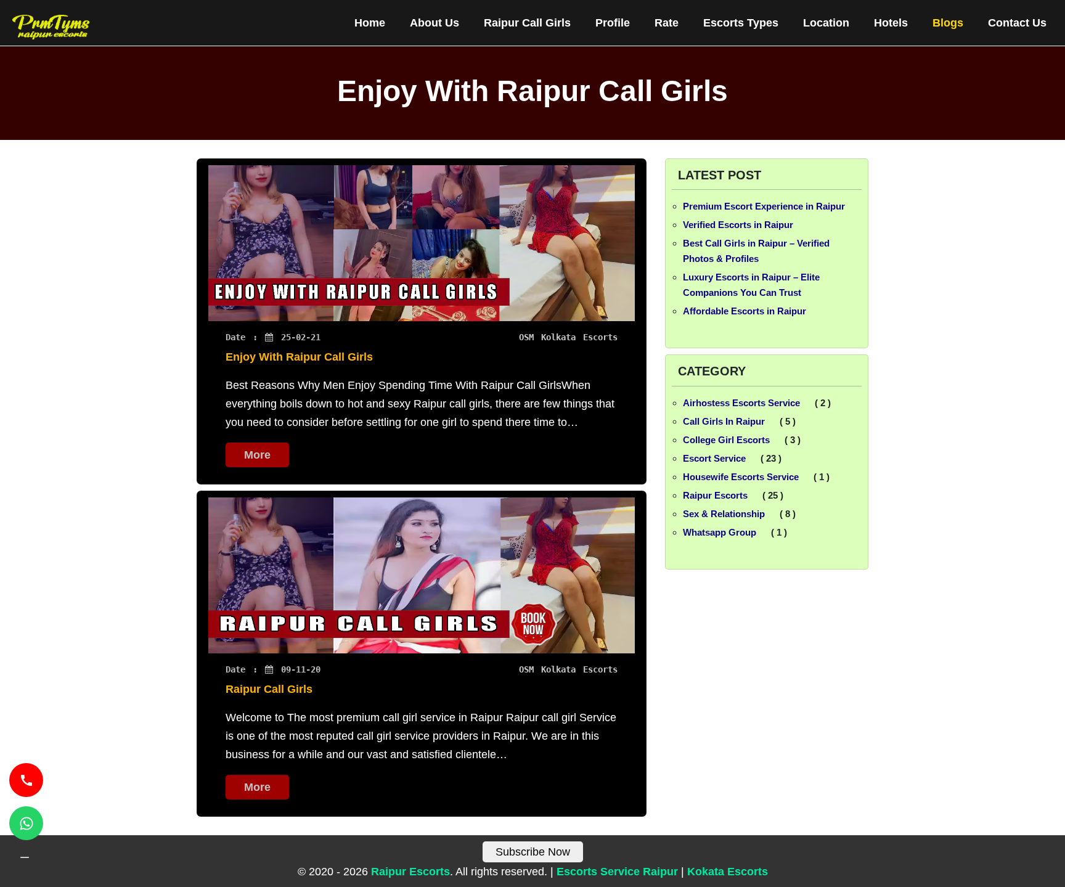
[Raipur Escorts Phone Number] (26, 780)
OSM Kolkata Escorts (568, 337)
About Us (434, 23)
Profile (612, 23)
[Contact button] (24, 857)
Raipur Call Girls (527, 23)
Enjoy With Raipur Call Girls (299, 357)
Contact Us (1017, 23)
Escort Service (714, 458)
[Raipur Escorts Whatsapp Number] (26, 823)
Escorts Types (740, 23)
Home (369, 23)
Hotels (891, 23)
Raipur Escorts (715, 495)
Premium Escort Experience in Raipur (764, 206)
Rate (667, 23)
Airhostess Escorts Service (741, 403)
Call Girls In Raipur (724, 421)
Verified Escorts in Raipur (738, 224)
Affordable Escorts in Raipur (744, 311)
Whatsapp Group (719, 532)
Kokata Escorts (727, 871)
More (257, 455)
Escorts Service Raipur (617, 871)
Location (826, 23)
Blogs (947, 23)
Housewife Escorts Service (741, 477)
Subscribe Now (533, 852)
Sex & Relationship (724, 514)
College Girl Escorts (726, 440)
